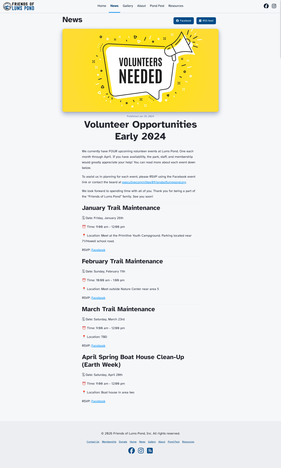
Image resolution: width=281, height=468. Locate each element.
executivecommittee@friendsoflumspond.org (154, 182)
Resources (175, 6)
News (114, 6)
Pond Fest (157, 6)
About (141, 6)
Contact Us (93, 441)
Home (102, 6)
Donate (123, 441)
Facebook (98, 250)
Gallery (128, 6)
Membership (109, 441)
